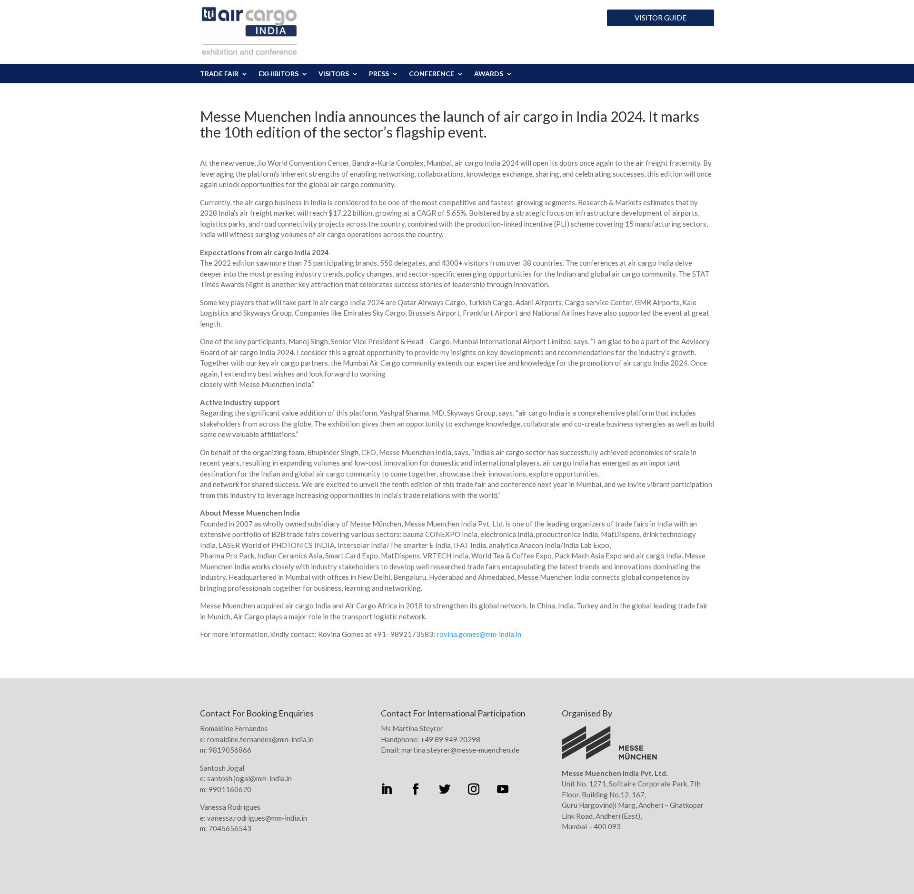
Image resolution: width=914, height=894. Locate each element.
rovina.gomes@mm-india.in (479, 634)
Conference (431, 74)
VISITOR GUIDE (660, 17)
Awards (488, 74)
